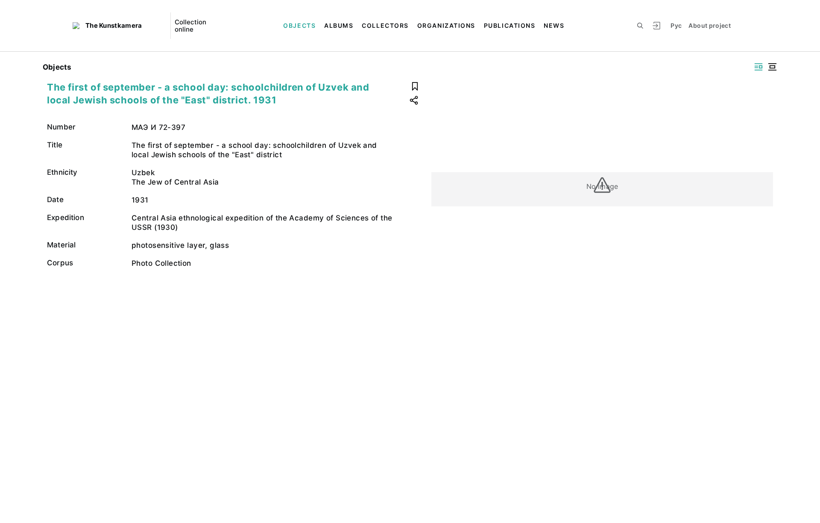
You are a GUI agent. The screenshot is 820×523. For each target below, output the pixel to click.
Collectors (385, 25)
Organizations (446, 25)
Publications (509, 25)
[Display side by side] (758, 67)
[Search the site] (640, 25)
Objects (299, 25)
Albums (338, 25)
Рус (676, 25)
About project (709, 25)
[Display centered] (772, 67)
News (554, 25)
